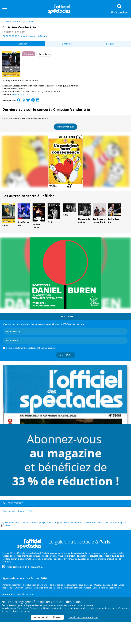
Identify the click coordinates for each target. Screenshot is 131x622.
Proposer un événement (69, 522)
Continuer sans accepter (83, 617)
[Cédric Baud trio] (114, 209)
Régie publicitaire (48, 522)
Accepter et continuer (47, 617)
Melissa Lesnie (36, 226)
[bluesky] (28, 100)
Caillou (5, 225)
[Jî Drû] (69, 207)
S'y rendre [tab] (67, 43)
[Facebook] (18, 100)
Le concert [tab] (22, 43)
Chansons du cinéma (84, 220)
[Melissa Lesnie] (39, 212)
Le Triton (12, 88)
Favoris (43, 36)
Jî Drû (65, 215)
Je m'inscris (65, 354)
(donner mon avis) (26, 36)
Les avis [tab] (110, 43)
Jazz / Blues (72, 85)
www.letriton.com (20, 94)
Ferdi (50, 222)
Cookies (6, 525)
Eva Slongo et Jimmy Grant (99, 220)
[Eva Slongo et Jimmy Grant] (99, 209)
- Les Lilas (13, 32)
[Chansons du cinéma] (84, 209)
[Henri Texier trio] (23, 211)
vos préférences (74, 608)
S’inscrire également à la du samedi (31, 347)
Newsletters (89, 522)
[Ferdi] (54, 211)
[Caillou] (8, 212)
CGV (99, 522)
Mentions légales (118, 522)
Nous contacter (30, 522)
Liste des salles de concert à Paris (18, 511)
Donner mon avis (65, 126)
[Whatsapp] (23, 100)
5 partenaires (23, 608)
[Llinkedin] (38, 100)
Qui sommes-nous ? (11, 522)
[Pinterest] (33, 100)
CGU (106, 522)
